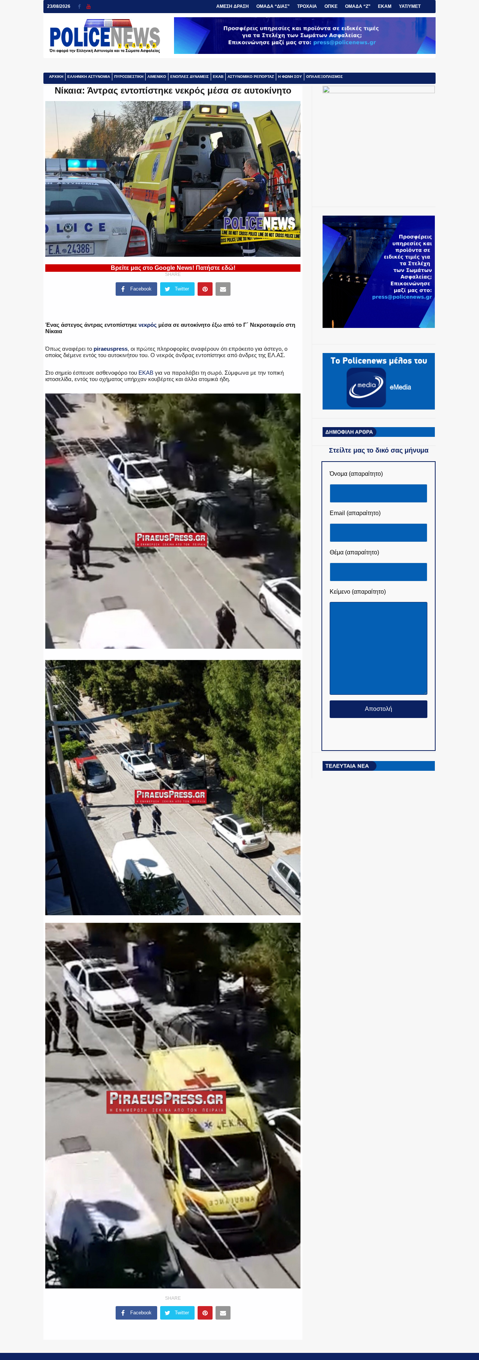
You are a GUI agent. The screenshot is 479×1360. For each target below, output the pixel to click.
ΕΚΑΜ (384, 6)
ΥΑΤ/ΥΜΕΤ (410, 6)
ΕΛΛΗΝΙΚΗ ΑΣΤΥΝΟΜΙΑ (88, 76)
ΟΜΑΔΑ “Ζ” (357, 6)
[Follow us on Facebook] (82, 6)
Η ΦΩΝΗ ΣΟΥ (290, 76)
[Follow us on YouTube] (88, 6)
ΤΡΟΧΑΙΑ (307, 6)
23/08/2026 (58, 6)
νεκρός (147, 325)
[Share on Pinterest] (205, 289)
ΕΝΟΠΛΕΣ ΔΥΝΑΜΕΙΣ (189, 76)
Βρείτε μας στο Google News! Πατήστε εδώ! (173, 268)
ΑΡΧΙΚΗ (56, 76)
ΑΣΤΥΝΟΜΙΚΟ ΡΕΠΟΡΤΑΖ (251, 76)
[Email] (223, 289)
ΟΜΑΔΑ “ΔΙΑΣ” (273, 6)
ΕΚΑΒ (218, 76)
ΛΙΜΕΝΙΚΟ (156, 76)
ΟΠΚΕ (331, 6)
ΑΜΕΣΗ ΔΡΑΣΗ (232, 6)
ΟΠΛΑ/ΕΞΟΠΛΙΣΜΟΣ (324, 76)
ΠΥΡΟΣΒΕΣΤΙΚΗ (128, 76)
